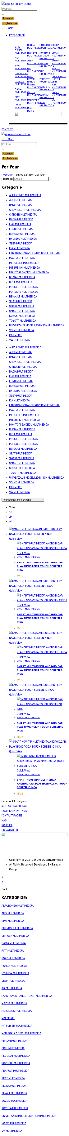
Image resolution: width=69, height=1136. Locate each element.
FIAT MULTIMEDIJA (22, 98)
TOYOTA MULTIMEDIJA (59, 70)
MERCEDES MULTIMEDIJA (34, 101)
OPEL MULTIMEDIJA (46, 72)
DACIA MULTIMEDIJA (22, 90)
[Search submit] (3, 14)
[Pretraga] (50, 179)
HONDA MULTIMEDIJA (34, 46)
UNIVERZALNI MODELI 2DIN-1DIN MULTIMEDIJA (36, 325)
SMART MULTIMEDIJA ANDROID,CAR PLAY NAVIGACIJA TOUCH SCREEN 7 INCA (40, 566)
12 (10, 512)
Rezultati (8, 18)
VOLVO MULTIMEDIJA (59, 93)
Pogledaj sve (10, 23)
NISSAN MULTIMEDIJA (46, 64)
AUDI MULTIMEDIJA (22, 59)
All (10, 521)
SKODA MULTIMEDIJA (59, 46)
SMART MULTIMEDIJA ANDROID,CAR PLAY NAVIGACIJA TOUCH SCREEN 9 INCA (40, 618)
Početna (7, 174)
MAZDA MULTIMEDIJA (34, 93)
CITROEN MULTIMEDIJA (22, 82)
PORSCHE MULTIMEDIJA (46, 88)
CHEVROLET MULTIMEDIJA (22, 75)
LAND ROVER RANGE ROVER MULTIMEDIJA (34, 82)
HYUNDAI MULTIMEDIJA (34, 54)
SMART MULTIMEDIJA (59, 54)
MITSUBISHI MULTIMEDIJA (46, 46)
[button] (38, 35)
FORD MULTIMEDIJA (22, 106)
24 (11, 516)
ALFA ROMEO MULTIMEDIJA (22, 50)
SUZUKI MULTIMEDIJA (59, 62)
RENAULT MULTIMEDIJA (46, 96)
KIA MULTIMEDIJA (34, 70)
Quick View (15, 538)
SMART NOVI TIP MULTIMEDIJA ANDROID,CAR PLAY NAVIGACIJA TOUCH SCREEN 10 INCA (42, 783)
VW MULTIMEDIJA (59, 101)
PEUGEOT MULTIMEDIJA (46, 80)
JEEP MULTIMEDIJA (34, 62)
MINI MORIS (30, 109)
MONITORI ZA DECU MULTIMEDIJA (46, 55)
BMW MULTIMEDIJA (22, 67)
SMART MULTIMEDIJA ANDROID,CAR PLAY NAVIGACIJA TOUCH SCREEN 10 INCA (40, 727)
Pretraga (7, 179)
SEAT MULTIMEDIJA (46, 103)
